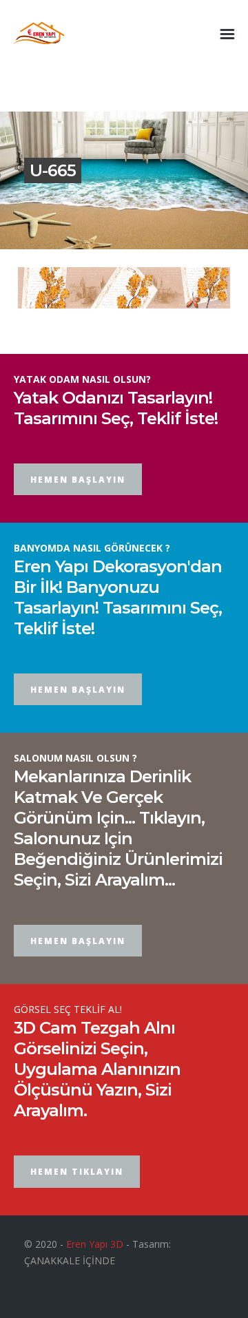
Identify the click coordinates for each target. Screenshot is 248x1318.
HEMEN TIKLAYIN (76, 1172)
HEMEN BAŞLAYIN (77, 479)
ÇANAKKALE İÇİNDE (69, 1260)
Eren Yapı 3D (94, 1244)
